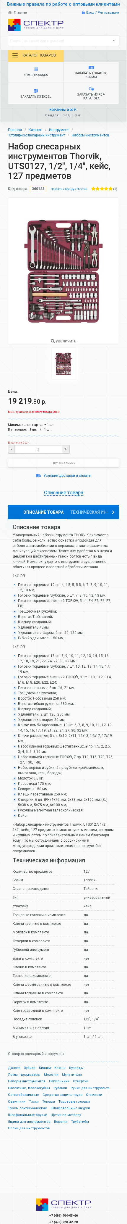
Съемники (16, 1102)
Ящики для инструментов (29, 1122)
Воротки (61, 1122)
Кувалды (76, 1068)
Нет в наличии (63, 463)
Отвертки (80, 1081)
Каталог (35, 130)
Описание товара (43, 512)
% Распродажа (36, 75)
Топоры (48, 1102)
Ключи (60, 1068)
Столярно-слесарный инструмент (37, 135)
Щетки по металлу (66, 1115)
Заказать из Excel (36, 97)
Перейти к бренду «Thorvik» (69, 189)
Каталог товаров (39, 55)
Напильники (59, 1081)
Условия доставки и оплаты (67, 476)
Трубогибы (80, 1122)
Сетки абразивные (23, 1095)
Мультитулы (72, 1075)
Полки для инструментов (29, 1128)
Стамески (94, 1095)
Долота (14, 1068)
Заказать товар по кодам (91, 75)
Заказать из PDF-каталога (91, 96)
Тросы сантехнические (27, 1108)
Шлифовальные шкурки (70, 1108)
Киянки (45, 1068)
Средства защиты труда (62, 1095)
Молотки (51, 1075)
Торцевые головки (74, 1102)
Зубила (29, 1068)
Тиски (34, 1102)
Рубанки (60, 1088)
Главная (20, 13)
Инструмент (59, 130)
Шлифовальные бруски (27, 1115)
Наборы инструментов (90, 135)
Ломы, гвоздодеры (24, 1075)
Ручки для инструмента (90, 1088)
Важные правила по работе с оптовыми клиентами (63, 4)
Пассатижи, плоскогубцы (29, 1088)
